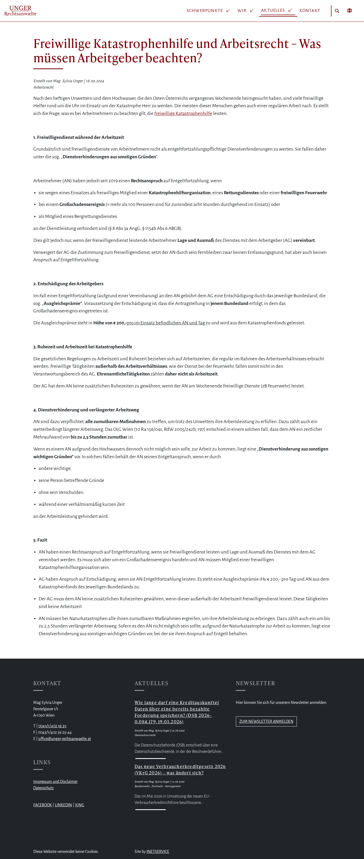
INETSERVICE (158, 851)
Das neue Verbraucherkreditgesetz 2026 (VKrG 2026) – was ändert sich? (180, 769)
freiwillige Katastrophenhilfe (183, 113)
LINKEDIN (63, 805)
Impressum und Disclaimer (55, 781)
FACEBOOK (42, 805)
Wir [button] (242, 10)
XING (79, 805)
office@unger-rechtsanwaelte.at (64, 739)
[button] (337, 10)
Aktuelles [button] (273, 10)
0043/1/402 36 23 (52, 726)
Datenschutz (43, 788)
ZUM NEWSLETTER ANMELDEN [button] (266, 721)
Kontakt (310, 10)
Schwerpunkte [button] (205, 10)
